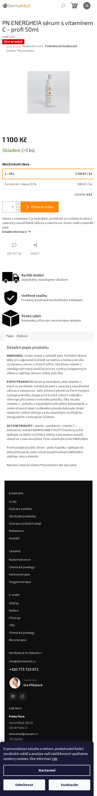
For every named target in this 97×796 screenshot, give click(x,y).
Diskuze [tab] (22, 336)
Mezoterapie (17, 640)
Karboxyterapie (19, 574)
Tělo (12, 625)
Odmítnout (24, 784)
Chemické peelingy (22, 567)
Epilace (14, 610)
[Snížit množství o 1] (18, 209)
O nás (13, 501)
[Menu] (86, 5)
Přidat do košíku (42, 207)
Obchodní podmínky (22, 516)
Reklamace (16, 531)
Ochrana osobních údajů (25, 523)
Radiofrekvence (20, 560)
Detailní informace (14, 232)
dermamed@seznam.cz (23, 734)
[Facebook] (13, 696)
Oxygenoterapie (20, 582)
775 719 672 (16, 739)
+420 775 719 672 (23, 669)
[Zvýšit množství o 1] (18, 204)
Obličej (13, 603)
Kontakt (14, 538)
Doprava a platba (20, 509)
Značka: (20, 51)
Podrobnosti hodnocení (61, 46)
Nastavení (47, 770)
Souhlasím (69, 784)
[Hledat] (63, 5)
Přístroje (15, 618)
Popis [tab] (10, 336)
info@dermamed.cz (22, 661)
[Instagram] (22, 696)
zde (54, 758)
